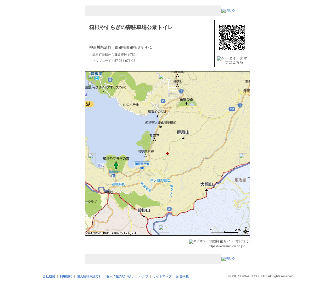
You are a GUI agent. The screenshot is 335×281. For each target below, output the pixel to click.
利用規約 (66, 276)
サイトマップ (162, 276)
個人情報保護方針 (89, 276)
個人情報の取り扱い (120, 276)
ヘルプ (143, 276)
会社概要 (49, 276)
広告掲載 (182, 276)
